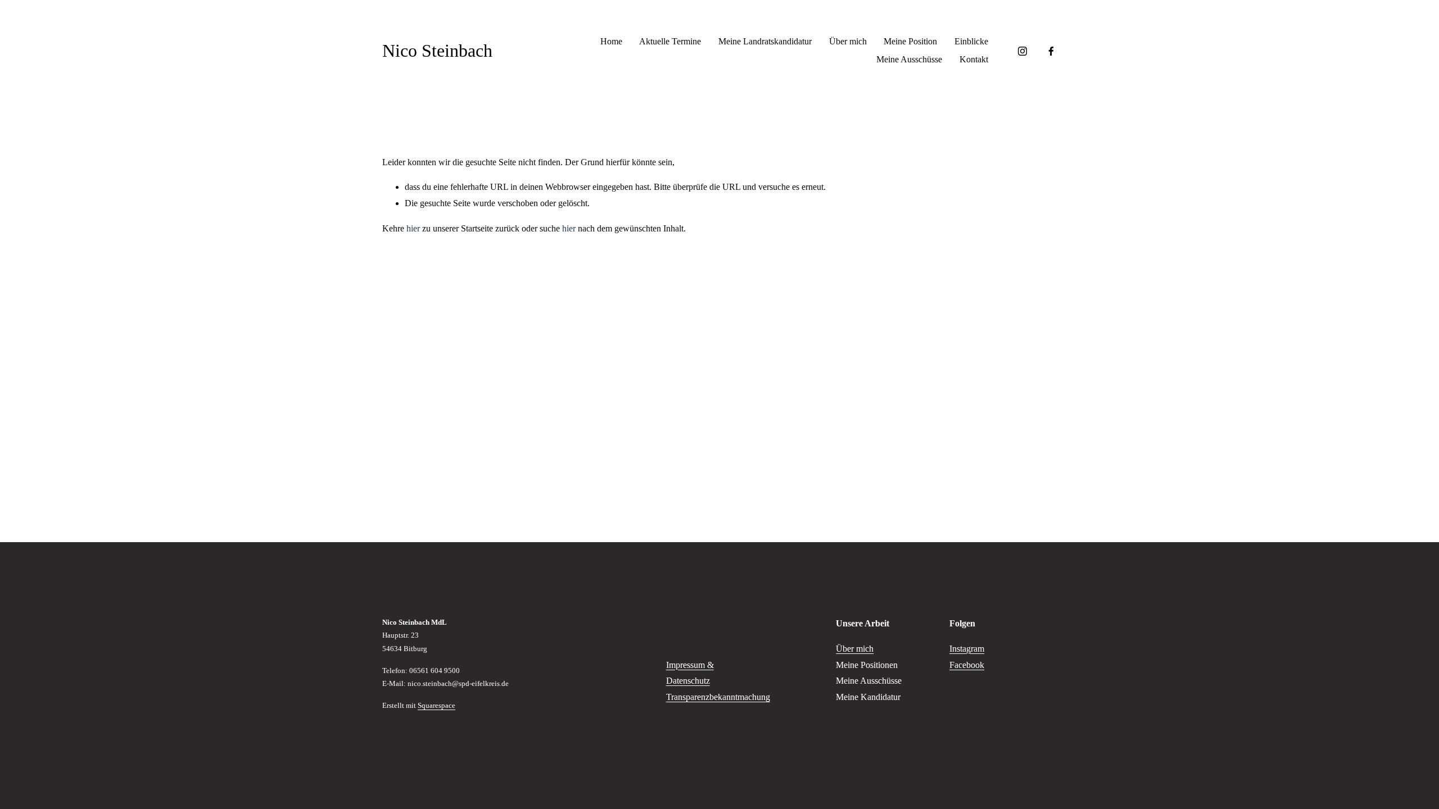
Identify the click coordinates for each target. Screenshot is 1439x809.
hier (413, 228)
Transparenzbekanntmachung (718, 697)
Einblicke (971, 41)
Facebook (966, 665)
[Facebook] (1051, 51)
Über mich (848, 41)
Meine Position (910, 41)
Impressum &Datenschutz (690, 673)
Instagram (966, 648)
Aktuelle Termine (670, 41)
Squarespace (436, 705)
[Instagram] (1022, 51)
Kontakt (974, 59)
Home (611, 41)
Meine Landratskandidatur (765, 41)
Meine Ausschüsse (909, 59)
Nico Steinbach (437, 50)
